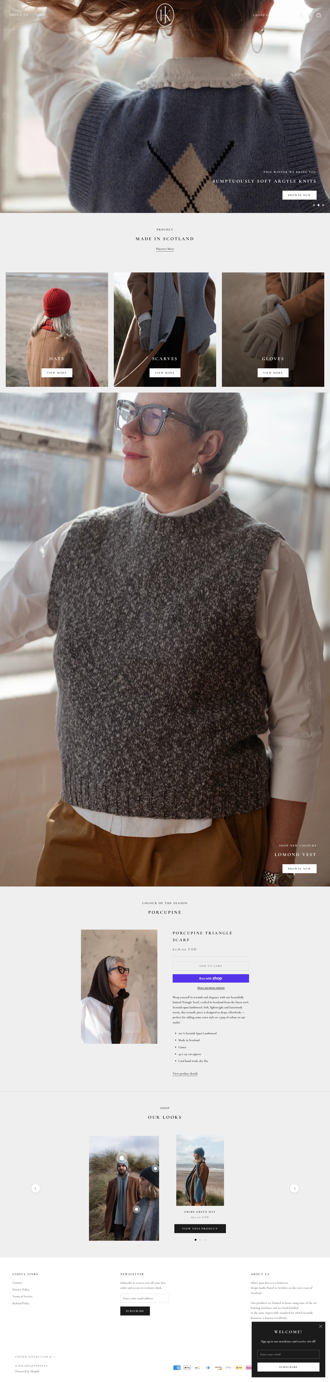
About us (19, 15)
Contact (17, 1283)
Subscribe (288, 1367)
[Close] (320, 1326)
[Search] (310, 15)
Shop (41, 15)
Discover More (165, 249)
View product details (185, 1073)
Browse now (299, 868)
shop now (28, 195)
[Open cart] (318, 15)
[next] (294, 1188)
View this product (200, 1228)
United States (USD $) (271, 15)
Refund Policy (21, 1303)
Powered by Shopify (27, 1371)
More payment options (211, 987)
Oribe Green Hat (200, 1211)
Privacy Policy (21, 1289)
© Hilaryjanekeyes (31, 1365)
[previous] (35, 1188)
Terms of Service (22, 1296)
